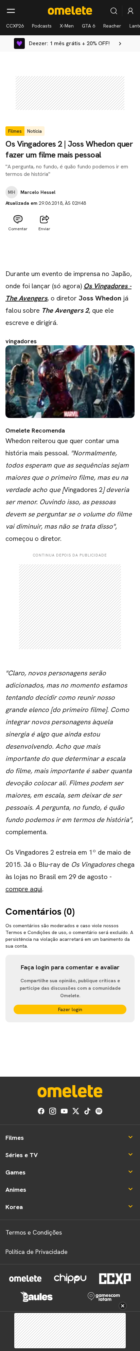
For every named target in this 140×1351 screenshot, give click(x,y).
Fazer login (70, 1009)
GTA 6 (88, 26)
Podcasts (42, 26)
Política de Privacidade (36, 1252)
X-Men (67, 26)
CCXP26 (15, 26)
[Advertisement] (70, 250)
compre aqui (23, 888)
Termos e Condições (33, 1232)
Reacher (112, 26)
